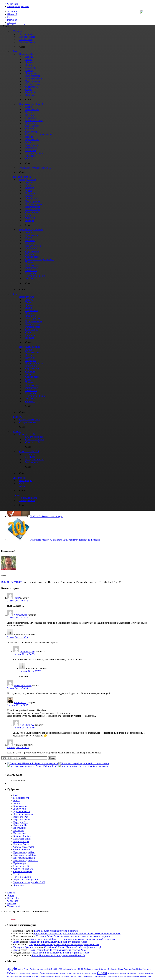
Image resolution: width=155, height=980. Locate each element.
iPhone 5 (89, 969)
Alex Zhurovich (27, 725)
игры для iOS (34, 976)
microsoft (32, 973)
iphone (81, 968)
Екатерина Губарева (23, 947)
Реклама (11, 903)
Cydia (16, 795)
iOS (51, 969)
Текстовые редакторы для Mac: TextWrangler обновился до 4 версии (65, 539)
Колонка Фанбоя (22, 836)
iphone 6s (113, 969)
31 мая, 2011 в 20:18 (17, 688)
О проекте (12, 3)
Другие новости (21, 811)
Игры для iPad (20, 817)
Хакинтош (18, 885)
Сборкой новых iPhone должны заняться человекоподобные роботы (64, 944)
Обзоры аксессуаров (23, 847)
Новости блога (21, 844)
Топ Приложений (22, 877)
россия (117, 976)
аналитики (131, 973)
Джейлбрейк (19, 808)
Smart (17, 598)
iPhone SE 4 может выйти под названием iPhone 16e (58, 955)
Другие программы (23, 814)
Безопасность (20, 806)
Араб (16, 950)
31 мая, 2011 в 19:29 (17, 637)
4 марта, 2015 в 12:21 (18, 747)
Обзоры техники (22, 849)
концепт (44, 976)
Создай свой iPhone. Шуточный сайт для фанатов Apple (58, 941)
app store (40, 969)
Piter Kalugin (20, 615)
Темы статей (13, 906)
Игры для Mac (20, 825)
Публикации (19, 863)
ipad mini (66, 969)
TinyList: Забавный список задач (46, 516)
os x (37, 973)
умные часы (134, 976)
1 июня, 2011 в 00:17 (17, 705)
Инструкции (19, 827)
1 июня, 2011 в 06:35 (24, 654)
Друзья (10, 895)
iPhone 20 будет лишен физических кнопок (55, 931)
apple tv (20, 969)
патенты (102, 976)
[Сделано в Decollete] (10, 919)
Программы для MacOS (25, 860)
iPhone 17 (12, 14)
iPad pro (73, 969)
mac (126, 969)
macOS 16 (12, 19)
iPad (60, 968)
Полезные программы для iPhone (61, 973)
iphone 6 (105, 969)
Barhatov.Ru (20, 702)
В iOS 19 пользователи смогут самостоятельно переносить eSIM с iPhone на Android (76, 933)
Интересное (19, 833)
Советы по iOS (21, 866)
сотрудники (124, 976)
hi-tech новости (21, 797)
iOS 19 (10, 17)
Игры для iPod (20, 822)
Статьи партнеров (22, 871)
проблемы (110, 976)
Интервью (18, 830)
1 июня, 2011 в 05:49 (24, 727)
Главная (11, 892)
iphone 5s (97, 969)
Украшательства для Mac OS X (29, 882)
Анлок (16, 803)
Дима (16, 941)
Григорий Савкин (22, 685)
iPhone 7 (121, 969)
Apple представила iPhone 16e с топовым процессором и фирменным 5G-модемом (72, 939)
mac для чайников (20, 973)
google (46, 969)
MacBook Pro (141, 969)
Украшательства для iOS (25, 879)
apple (12, 968)
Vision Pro (12, 11)
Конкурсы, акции (22, 838)
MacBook (132, 969)
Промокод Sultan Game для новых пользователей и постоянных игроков (73, 936)
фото (149, 976)
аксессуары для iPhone (115, 973)
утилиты (143, 976)
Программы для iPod (24, 857)
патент (95, 976)
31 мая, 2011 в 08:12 (17, 600)
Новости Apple (21, 841)
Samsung (44, 973)
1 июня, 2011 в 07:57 (30, 671)
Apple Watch (30, 969)
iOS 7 (55, 969)
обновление (87, 976)
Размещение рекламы (18, 6)
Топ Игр (11, 22)
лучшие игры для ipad (55, 976)
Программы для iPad (24, 852)
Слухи (102, 973)
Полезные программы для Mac (85, 973)
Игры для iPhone (21, 819)
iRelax (16, 800)
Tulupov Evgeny (27, 651)
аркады (141, 973)
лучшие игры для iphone (72, 976)
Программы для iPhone (25, 855)
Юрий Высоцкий (11, 581)
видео (26, 976)
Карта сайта (13, 898)
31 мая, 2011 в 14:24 (17, 617)
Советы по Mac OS (23, 868)
